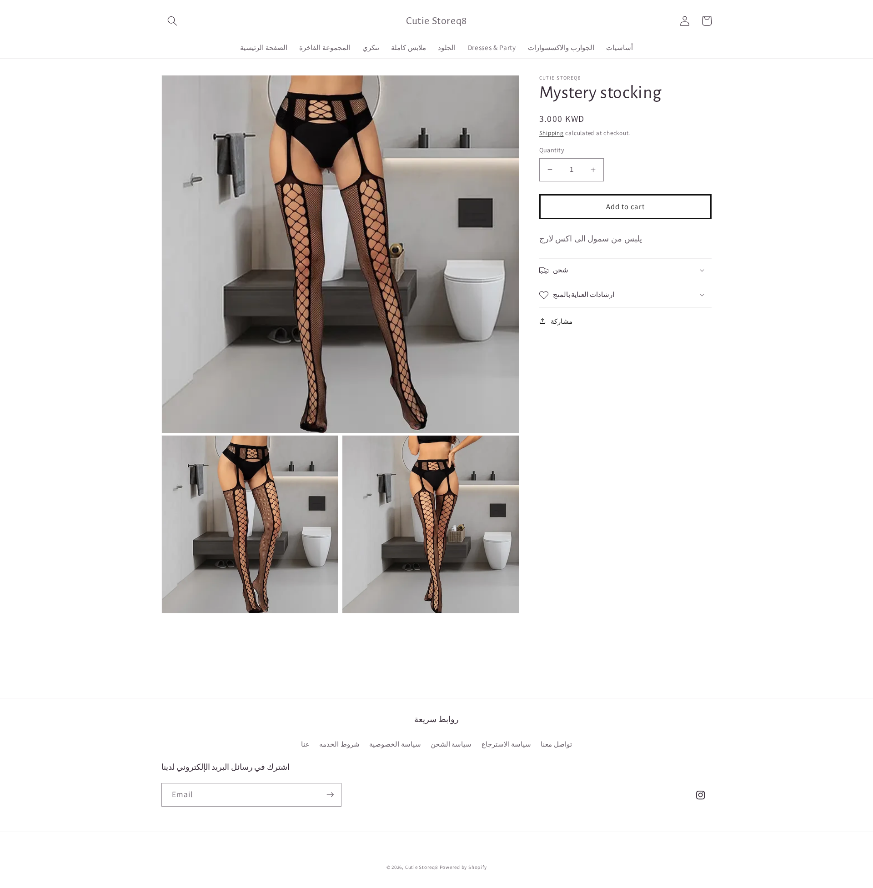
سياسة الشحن (451, 743)
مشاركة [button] (561, 321)
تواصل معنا (556, 743)
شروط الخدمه (339, 743)
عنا (305, 743)
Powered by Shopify (463, 867)
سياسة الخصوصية (395, 743)
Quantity (552, 149)
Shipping (551, 133)
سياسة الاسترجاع (507, 743)
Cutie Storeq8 (421, 867)
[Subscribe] (330, 795)
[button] (172, 21)
